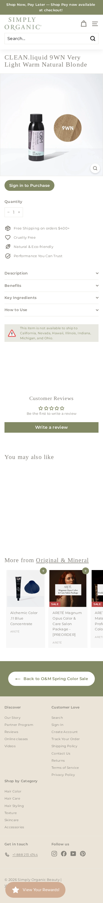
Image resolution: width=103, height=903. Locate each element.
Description (16, 273)
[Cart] (83, 24)
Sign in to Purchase (29, 185)
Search (57, 718)
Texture (10, 813)
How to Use (15, 309)
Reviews (11, 732)
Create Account (65, 732)
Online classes (16, 739)
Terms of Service (65, 768)
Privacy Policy (63, 775)
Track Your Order (66, 739)
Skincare (11, 820)
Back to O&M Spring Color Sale (55, 678)
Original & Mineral (62, 560)
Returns (58, 760)
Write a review (51, 427)
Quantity (13, 201)
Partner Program (18, 725)
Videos (10, 746)
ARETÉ (15, 631)
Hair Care (12, 798)
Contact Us (61, 753)
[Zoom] (95, 168)
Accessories (14, 827)
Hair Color (12, 791)
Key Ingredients (20, 297)
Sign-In (57, 725)
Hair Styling (14, 806)
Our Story (12, 718)
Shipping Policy (64, 746)
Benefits (12, 285)
